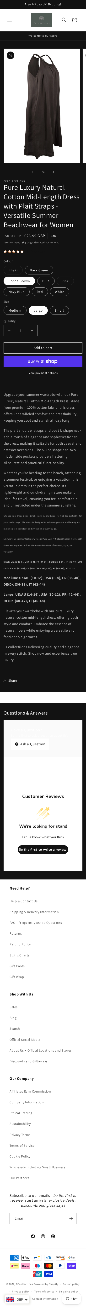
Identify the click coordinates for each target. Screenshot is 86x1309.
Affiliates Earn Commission (30, 1091)
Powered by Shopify (46, 1284)
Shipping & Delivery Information (34, 912)
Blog (13, 1018)
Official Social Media (25, 1039)
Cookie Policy (20, 1156)
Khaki (16, 271)
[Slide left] (32, 172)
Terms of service (44, 1291)
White (59, 292)
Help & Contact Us (24, 901)
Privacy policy (21, 1291)
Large (38, 310)
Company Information (27, 1102)
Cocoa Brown (19, 281)
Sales (14, 1007)
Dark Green (39, 270)
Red (40, 292)
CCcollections (24, 1284)
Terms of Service (22, 1145)
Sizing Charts (20, 955)
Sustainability (20, 1124)
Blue (46, 281)
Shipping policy (69, 1291)
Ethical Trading (21, 1113)
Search (15, 1028)
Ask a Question (32, 744)
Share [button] (12, 680)
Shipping (27, 242)
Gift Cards (17, 966)
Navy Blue (17, 292)
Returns (16, 933)
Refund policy (71, 1284)
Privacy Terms (20, 1135)
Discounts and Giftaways (29, 1061)
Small (59, 310)
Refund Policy (20, 944)
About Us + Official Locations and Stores (41, 1050)
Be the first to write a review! (43, 849)
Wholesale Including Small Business (37, 1167)
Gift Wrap (17, 977)
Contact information (45, 1298)
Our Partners (19, 1178)
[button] (9, 20)
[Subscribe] (71, 1218)
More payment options (43, 373)
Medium (15, 310)
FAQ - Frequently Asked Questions (36, 922)
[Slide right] (53, 172)
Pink (68, 282)
